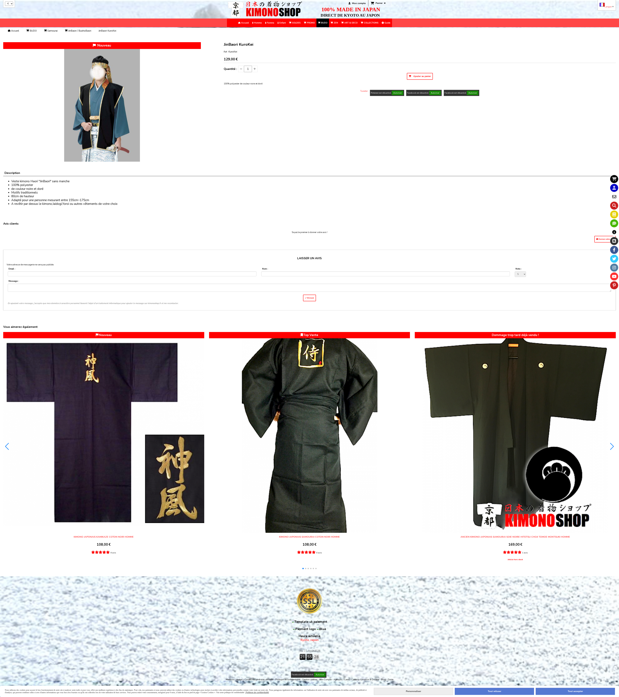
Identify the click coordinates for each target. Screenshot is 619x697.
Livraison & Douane (370, 679)
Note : (519, 269)
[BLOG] (614, 241)
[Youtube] (614, 276)
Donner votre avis (606, 239)
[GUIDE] (614, 232)
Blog (383, 679)
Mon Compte (325, 679)
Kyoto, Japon (309, 638)
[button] (303, 568)
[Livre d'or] (614, 214)
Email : (12, 269)
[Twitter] (614, 259)
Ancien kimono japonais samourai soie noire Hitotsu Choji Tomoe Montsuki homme (515, 536)
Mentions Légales (234, 679)
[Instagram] (614, 268)
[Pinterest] (614, 285)
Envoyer (310, 298)
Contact (355, 679)
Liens (347, 679)
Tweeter (364, 91)
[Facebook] (614, 250)
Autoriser (397, 93)
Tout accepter (575, 691)
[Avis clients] (614, 223)
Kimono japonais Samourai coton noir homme (309, 536)
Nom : (265, 269)
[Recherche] (614, 206)
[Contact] (614, 197)
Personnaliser (413, 691)
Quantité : (230, 69)
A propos (338, 679)
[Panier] (614, 179)
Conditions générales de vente (259, 679)
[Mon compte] (614, 188)
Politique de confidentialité (287, 679)
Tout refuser (494, 691)
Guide (390, 679)
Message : (14, 281)
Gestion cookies (310, 679)
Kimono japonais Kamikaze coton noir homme (104, 536)
